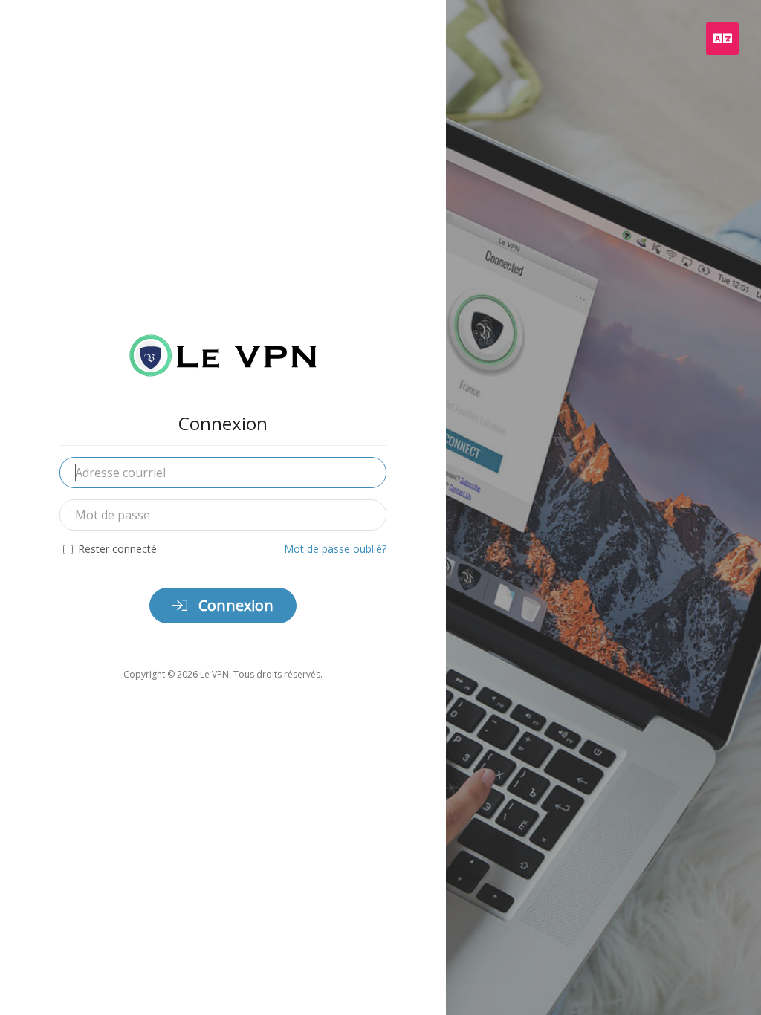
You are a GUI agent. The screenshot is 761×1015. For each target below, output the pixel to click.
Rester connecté (117, 549)
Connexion (234, 605)
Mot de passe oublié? (335, 549)
